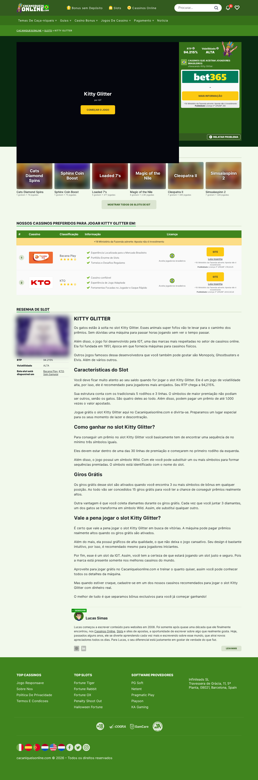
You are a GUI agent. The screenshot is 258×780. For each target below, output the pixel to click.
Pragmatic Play (142, 695)
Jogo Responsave (30, 683)
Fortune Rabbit (85, 689)
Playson (137, 701)
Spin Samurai (50, 374)
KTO (61, 371)
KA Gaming (139, 707)
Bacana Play (50, 371)
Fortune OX (82, 695)
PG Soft (137, 683)
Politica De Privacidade (34, 695)
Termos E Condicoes (32, 701)
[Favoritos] (237, 7)
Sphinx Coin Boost (66, 192)
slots (48, 30)
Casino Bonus (85, 20)
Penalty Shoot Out (88, 701)
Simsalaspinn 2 (216, 192)
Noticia (162, 20)
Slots (117, 8)
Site (215, 251)
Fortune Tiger (84, 683)
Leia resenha (215, 258)
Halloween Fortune (88, 707)
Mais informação (210, 95)
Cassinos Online (144, 8)
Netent (136, 689)
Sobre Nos (25, 689)
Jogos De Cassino (114, 20)
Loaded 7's (99, 192)
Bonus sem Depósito (87, 8)
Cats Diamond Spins (30, 192)
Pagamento (142, 20)
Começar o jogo (98, 109)
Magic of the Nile (141, 192)
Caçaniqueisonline (29, 30)
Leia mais (231, 648)
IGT (99, 100)
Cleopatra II (175, 192)
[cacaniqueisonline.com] (33, 8)
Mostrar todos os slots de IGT (129, 204)
